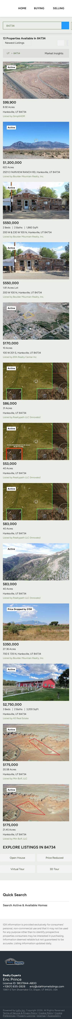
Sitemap (41, 1015)
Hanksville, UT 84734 (14, 111)
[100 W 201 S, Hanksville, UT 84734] (36, 321)
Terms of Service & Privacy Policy (20, 1013)
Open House (17, 857)
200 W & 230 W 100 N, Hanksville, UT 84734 (27, 232)
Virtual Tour (17, 869)
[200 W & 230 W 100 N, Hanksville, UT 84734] (36, 200)
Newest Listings (14, 42)
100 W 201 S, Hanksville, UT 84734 (22, 352)
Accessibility (54, 1015)
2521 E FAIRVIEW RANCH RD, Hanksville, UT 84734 (31, 172)
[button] (65, 25)
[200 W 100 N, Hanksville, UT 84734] (36, 260)
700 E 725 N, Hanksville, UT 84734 (22, 653)
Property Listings (26, 1015)
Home (22, 8)
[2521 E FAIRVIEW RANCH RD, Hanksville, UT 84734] (36, 140)
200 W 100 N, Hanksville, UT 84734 (22, 292)
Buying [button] (39, 8)
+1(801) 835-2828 (14, 986)
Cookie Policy (46, 1013)
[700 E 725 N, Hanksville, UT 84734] (36, 622)
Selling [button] (58, 8)
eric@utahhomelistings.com (47, 986)
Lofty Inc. (20, 1010)
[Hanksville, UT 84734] (36, 80)
